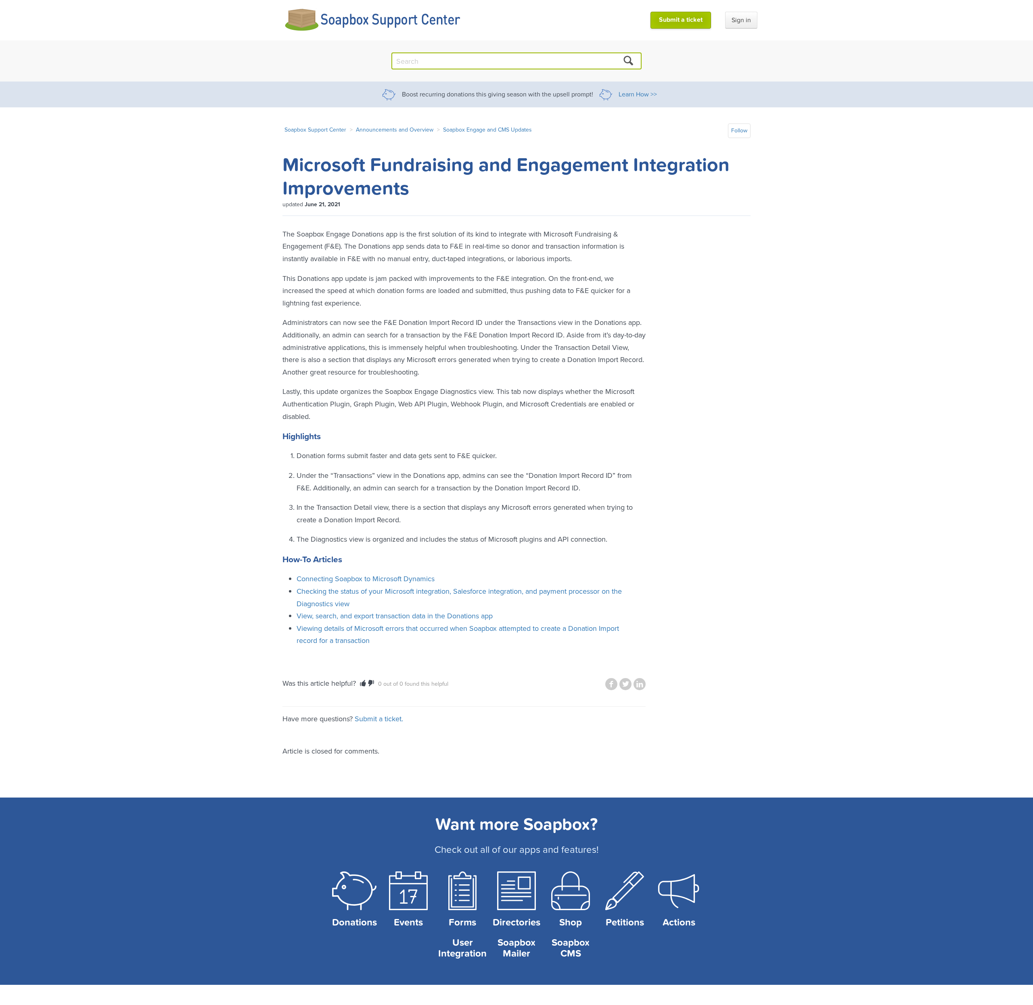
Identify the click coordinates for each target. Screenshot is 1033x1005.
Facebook (611, 684)
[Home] (373, 20)
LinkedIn (640, 684)
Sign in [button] (741, 20)
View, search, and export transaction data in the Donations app (395, 616)
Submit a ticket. (379, 719)
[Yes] (363, 683)
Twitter (625, 684)
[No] (371, 683)
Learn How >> (638, 94)
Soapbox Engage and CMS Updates (487, 130)
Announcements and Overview (394, 130)
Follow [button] (739, 130)
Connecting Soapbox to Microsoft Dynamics (366, 579)
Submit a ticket (681, 20)
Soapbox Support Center (315, 130)
